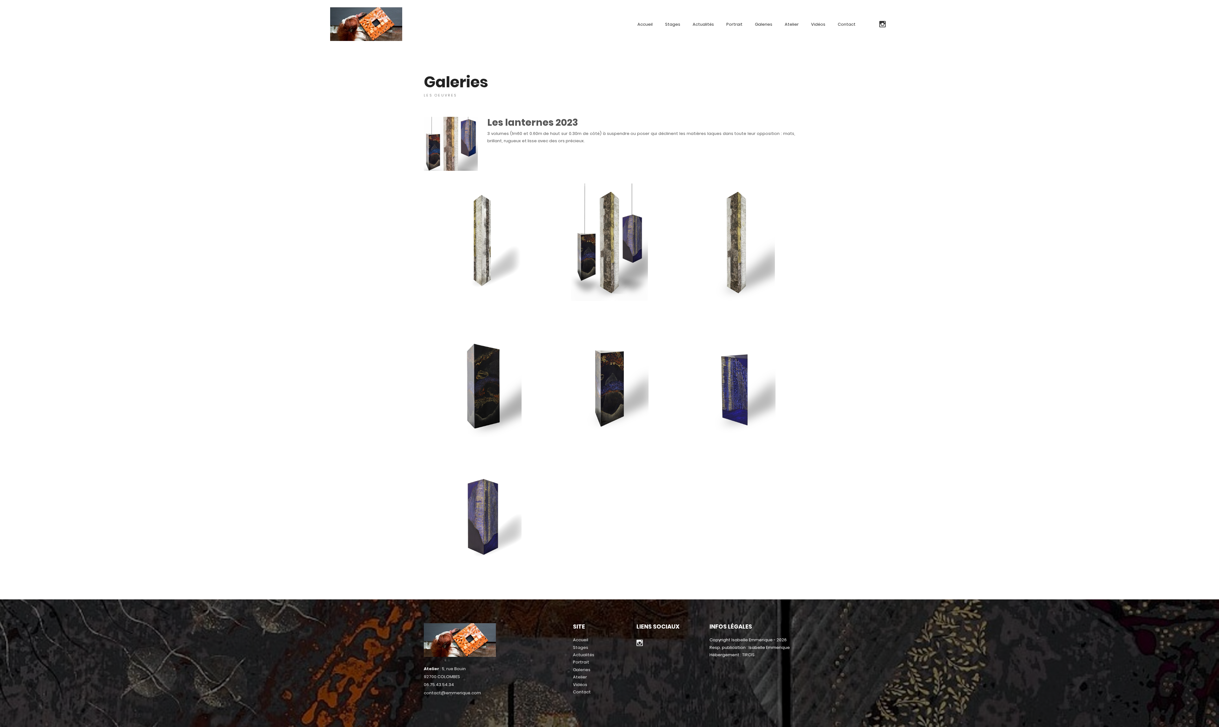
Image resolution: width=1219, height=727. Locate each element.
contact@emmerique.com (452, 693)
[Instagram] (882, 24)
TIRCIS (748, 655)
